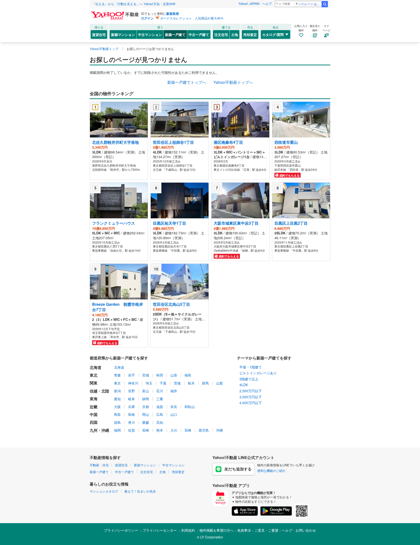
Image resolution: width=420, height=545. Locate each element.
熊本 (159, 430)
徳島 (117, 422)
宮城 (145, 375)
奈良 (173, 406)
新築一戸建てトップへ (186, 82)
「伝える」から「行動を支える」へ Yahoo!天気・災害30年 (134, 3)
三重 (159, 398)
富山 (145, 390)
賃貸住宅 (99, 34)
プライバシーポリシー (121, 530)
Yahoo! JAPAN (248, 3)
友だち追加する (238, 469)
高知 (159, 422)
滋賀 (159, 406)
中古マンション (150, 34)
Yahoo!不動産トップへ (233, 82)
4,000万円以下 (250, 402)
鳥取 (117, 414)
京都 (145, 406)
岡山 (145, 414)
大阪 (117, 406)
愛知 (117, 398)
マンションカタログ (104, 491)
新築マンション (123, 34)
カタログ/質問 (273, 34)
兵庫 (131, 406)
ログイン (147, 18)
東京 (117, 383)
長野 (131, 390)
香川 (131, 422)
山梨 (219, 383)
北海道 (119, 367)
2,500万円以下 (250, 390)
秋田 (159, 375)
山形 (173, 375)
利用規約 (188, 530)
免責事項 (244, 530)
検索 (325, 4)
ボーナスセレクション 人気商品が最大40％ (192, 18)
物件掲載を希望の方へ (217, 530)
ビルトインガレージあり (258, 372)
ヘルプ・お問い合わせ (299, 530)
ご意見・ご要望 (266, 530)
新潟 (117, 390)
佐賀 (131, 430)
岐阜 (131, 398)
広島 (159, 414)
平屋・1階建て (250, 367)
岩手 (131, 375)
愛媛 (145, 422)
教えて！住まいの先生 (140, 491)
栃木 (191, 383)
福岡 (117, 430)
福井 (173, 390)
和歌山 (189, 406)
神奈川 (133, 383)
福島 (187, 375)
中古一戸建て (199, 34)
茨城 (177, 383)
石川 (159, 390)
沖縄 (219, 430)
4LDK (243, 384)
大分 (173, 430)
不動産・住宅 (99, 465)
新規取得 (172, 13)
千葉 (163, 383)
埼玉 (149, 383)
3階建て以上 (248, 378)
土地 (234, 34)
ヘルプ (267, 3)
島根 (131, 414)
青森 (117, 375)
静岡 (145, 398)
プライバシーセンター (160, 530)
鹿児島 (204, 430)
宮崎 (187, 430)
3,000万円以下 (250, 396)
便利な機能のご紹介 (271, 470)
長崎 (145, 430)
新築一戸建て (175, 34)
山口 (173, 414)
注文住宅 (221, 34)
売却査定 (250, 34)
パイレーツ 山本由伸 (309, 4)
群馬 (205, 383)
